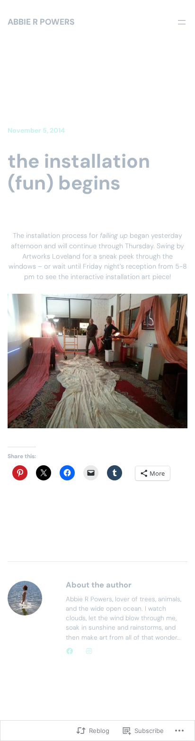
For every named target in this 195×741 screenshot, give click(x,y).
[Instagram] (89, 651)
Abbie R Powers (41, 22)
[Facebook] (69, 651)
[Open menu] (181, 22)
